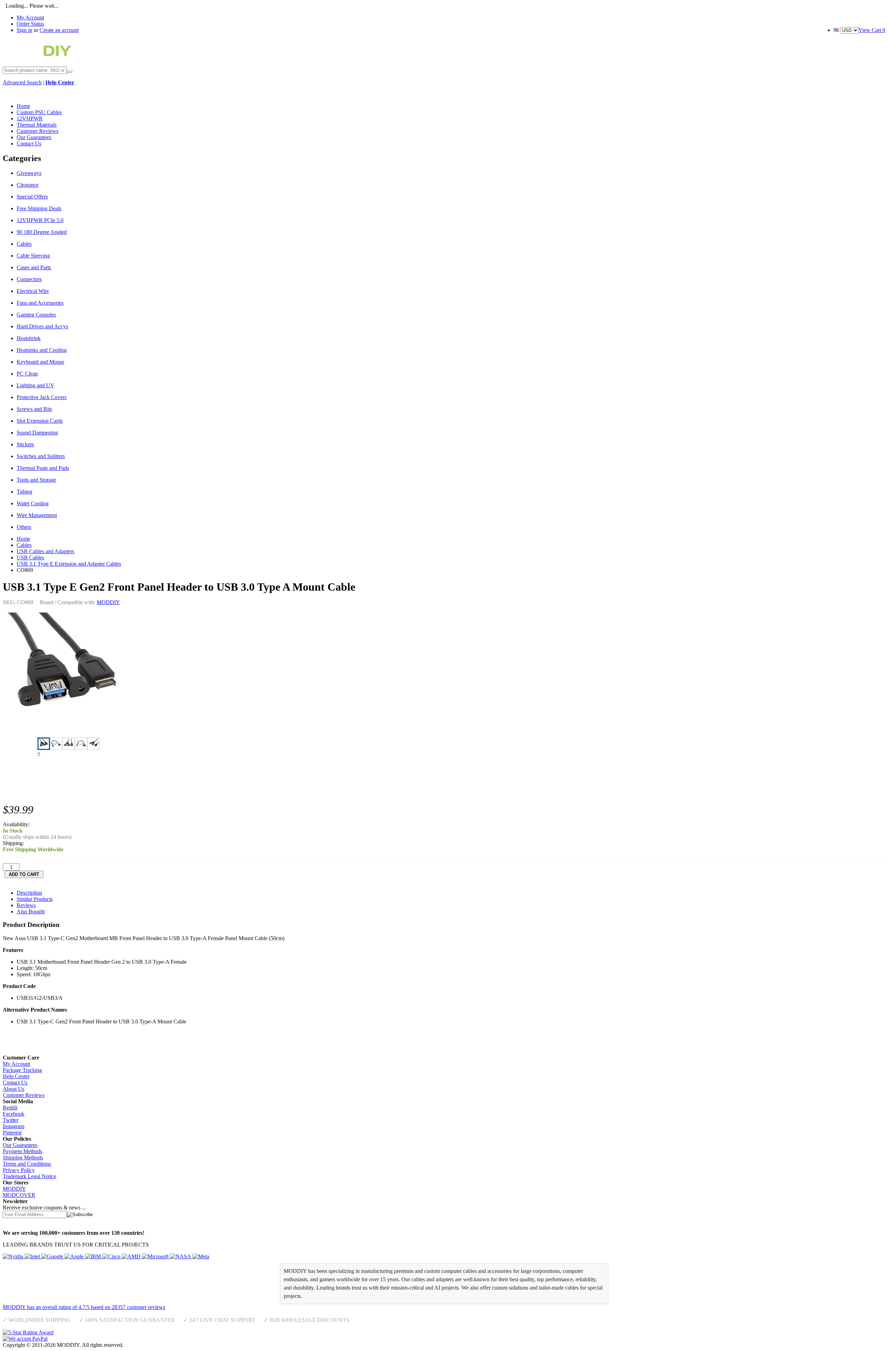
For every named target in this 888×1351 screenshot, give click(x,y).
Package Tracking (22, 1070)
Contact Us (15, 1083)
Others (24, 527)
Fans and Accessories (40, 303)
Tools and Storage (36, 480)
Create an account (59, 30)
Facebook (13, 1114)
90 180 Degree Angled (42, 232)
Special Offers (32, 197)
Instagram (13, 1126)
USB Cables (30, 557)
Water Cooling (33, 503)
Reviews (26, 905)
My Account (30, 17)
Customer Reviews (23, 1095)
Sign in (24, 30)
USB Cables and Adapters (45, 551)
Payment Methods (22, 1151)
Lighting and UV (35, 385)
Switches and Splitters (41, 456)
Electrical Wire (33, 291)
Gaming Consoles (36, 315)
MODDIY (108, 602)
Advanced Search (22, 82)
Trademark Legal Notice (29, 1176)
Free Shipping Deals (39, 208)
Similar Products (35, 899)
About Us (13, 1089)
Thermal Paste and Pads (43, 468)
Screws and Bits (34, 409)
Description (29, 893)
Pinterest (12, 1132)
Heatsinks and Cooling (42, 350)
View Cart (872, 30)
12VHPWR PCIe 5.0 (40, 220)
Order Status (30, 24)
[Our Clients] (106, 1256)
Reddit (10, 1108)
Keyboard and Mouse (40, 362)
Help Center (16, 1076)
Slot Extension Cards (40, 421)
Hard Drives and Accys (42, 326)
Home (23, 539)
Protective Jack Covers (42, 397)
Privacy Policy (19, 1170)
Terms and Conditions (27, 1164)
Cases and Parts (34, 267)
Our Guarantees (20, 1145)
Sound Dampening (37, 433)
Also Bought (31, 911)
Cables (24, 244)
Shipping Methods (23, 1157)
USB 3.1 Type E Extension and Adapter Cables (69, 564)
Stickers (25, 444)
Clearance (28, 185)
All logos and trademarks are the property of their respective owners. (199, 1345)
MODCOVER (19, 1195)
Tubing (24, 492)
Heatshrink (29, 338)
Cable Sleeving (33, 256)
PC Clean (27, 374)
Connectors (29, 279)
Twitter (10, 1120)
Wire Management (37, 515)
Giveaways (29, 173)
